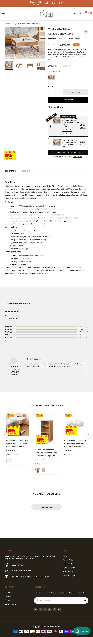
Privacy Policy (68, 560)
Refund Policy (68, 571)
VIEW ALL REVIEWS (74, 38)
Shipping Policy (68, 564)
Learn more (77, 157)
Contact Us (9, 597)
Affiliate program (10, 604)
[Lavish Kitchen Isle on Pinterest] (40, 609)
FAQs (65, 556)
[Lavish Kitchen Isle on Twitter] (50, 609)
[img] (16, 366)
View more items (47, 507)
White (51, 77)
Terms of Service (69, 568)
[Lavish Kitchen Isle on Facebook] (35, 609)
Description (11, 171)
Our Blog (8, 600)
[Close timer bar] (91, 2)
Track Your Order (69, 575)
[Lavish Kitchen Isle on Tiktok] (54, 609)
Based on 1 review (11, 316)
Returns (26, 171)
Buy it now (68, 100)
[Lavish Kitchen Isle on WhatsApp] (59, 609)
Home (7, 24)
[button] (53, 39)
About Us (8, 593)
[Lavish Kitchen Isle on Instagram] (45, 609)
